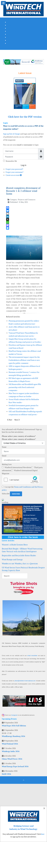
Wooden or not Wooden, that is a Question (20, 563)
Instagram (14, 715)
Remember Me (11, 161)
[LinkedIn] (24, 216)
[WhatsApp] (24, 222)
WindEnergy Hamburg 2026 (13, 736)
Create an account (13, 175)
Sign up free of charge (11, 134)
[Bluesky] (24, 210)
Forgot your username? (14, 172)
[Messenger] (24, 228)
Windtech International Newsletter (17, 467)
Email (4, 456)
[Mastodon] (24, 225)
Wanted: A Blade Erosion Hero (15, 544)
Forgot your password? (14, 169)
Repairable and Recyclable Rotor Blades (19, 555)
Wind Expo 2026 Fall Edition (14, 726)
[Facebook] (24, 207)
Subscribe (6, 493)
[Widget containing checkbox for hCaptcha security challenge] (21, 480)
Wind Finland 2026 (10, 744)
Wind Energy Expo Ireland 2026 (15, 766)
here (42, 834)
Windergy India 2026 (10, 751)
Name (4, 447)
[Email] (24, 213)
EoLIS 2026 (6, 774)
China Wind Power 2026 (12, 759)
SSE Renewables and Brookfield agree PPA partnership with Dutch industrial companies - (25, 387)
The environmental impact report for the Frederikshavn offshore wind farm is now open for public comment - (24, 360)
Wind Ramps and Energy (12, 559)
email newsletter (32, 655)
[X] (24, 219)
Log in (23, 165)
